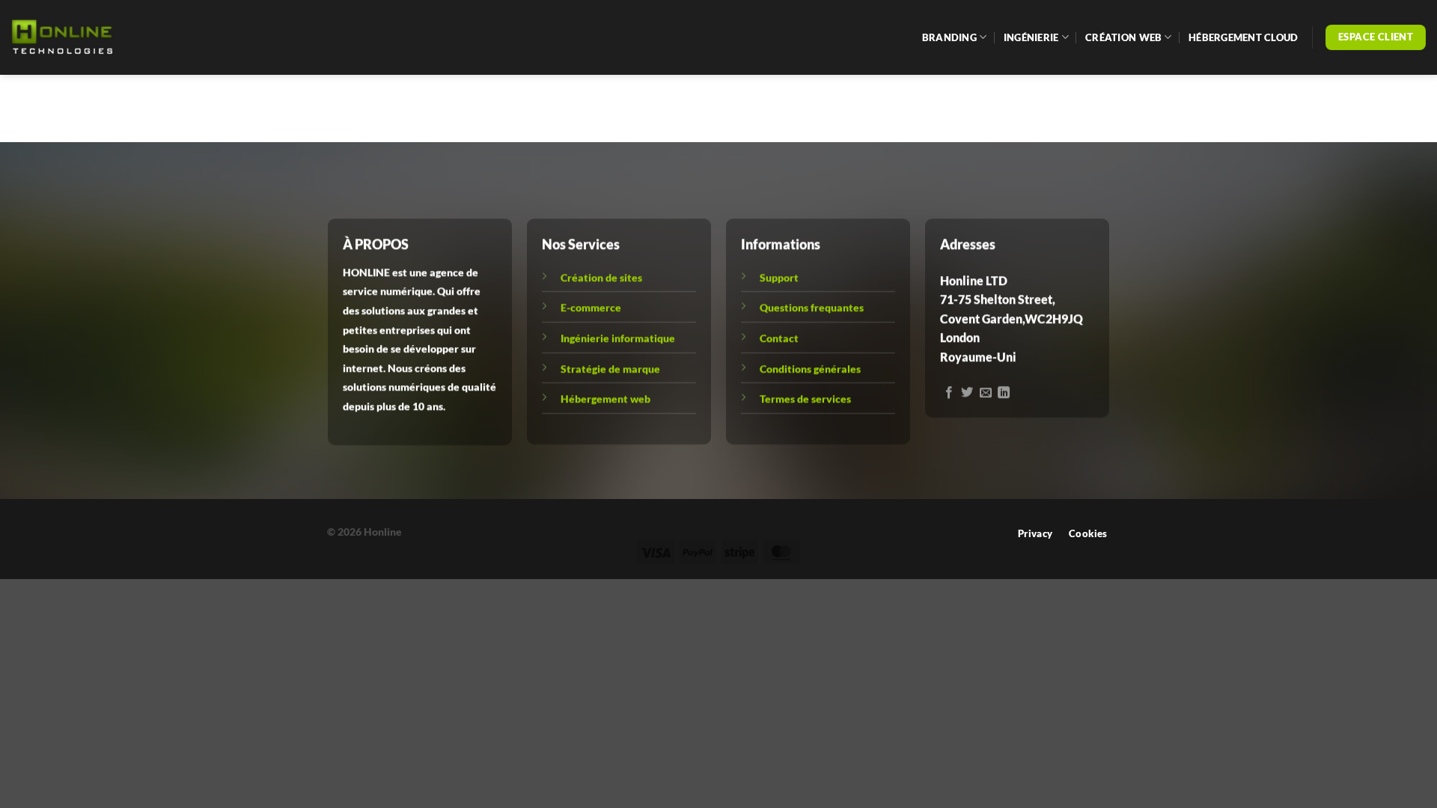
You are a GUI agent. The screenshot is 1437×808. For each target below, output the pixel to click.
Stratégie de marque (610, 368)
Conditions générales (810, 368)
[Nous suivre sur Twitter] (968, 393)
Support (779, 277)
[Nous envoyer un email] (986, 393)
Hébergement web (605, 398)
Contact (779, 337)
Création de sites (601, 277)
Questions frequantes (812, 307)
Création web (1123, 37)
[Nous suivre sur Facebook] (949, 393)
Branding (949, 37)
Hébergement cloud (1243, 37)
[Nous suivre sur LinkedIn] (1004, 393)
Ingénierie (1031, 37)
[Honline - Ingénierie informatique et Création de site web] (86, 38)
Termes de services (805, 398)
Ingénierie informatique (618, 337)
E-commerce (591, 307)
